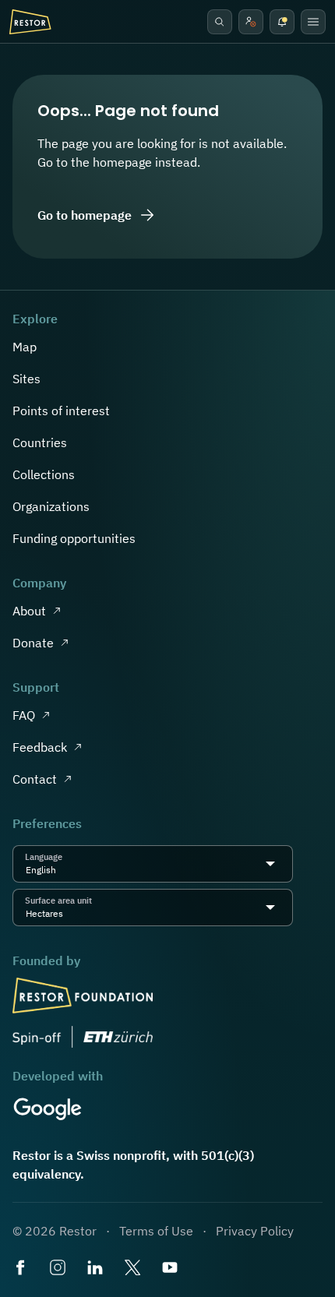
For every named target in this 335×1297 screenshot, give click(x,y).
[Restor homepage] (30, 21)
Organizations (51, 506)
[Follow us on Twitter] (134, 1269)
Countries (39, 442)
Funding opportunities (74, 538)
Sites (26, 378)
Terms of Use (156, 1231)
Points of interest (61, 410)
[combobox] (60, 870)
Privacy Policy (255, 1231)
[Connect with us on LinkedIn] (96, 1269)
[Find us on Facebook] (21, 1269)
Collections (43, 474)
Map (24, 346)
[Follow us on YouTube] (171, 1269)
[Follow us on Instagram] (59, 1269)
